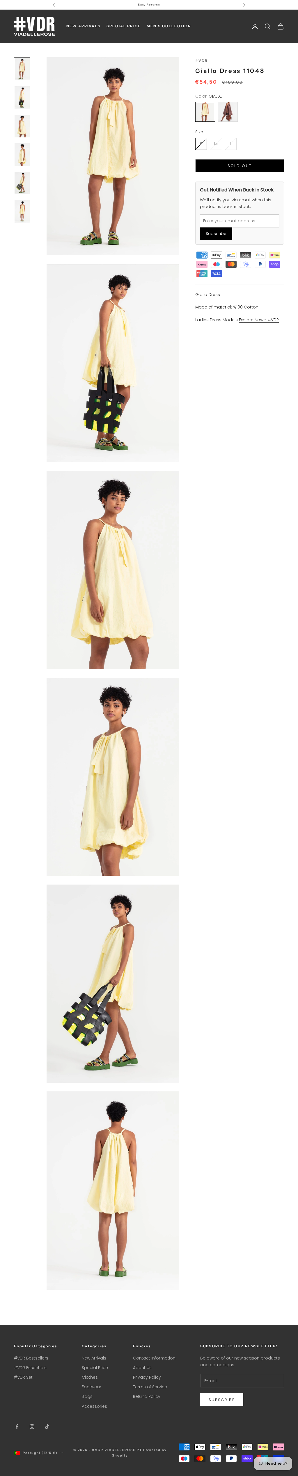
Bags (87, 1396)
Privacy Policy (147, 1377)
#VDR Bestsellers (31, 1358)
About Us (142, 1368)
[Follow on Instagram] (32, 1427)
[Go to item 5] (22, 183)
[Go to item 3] (22, 126)
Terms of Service (150, 1387)
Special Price (95, 1368)
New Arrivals (94, 1358)
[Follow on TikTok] (47, 1427)
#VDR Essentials (30, 1368)
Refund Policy (146, 1396)
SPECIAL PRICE (124, 26)
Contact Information (154, 1358)
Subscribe (216, 233)
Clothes (90, 1377)
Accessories (94, 1406)
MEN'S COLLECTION (169, 26)
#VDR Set (23, 1377)
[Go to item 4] (22, 154)
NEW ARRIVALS (83, 26)
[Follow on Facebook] (17, 1427)
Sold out (240, 165)
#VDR (201, 60)
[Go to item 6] (22, 211)
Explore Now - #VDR (259, 320)
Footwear (91, 1387)
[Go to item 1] (22, 69)
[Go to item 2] (22, 98)
